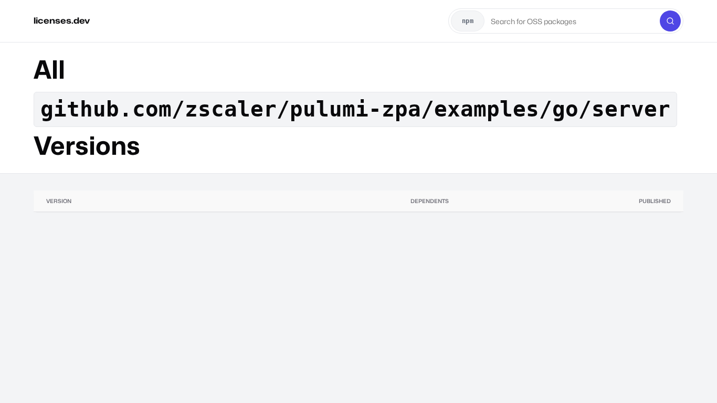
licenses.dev (62, 21)
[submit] (670, 20)
